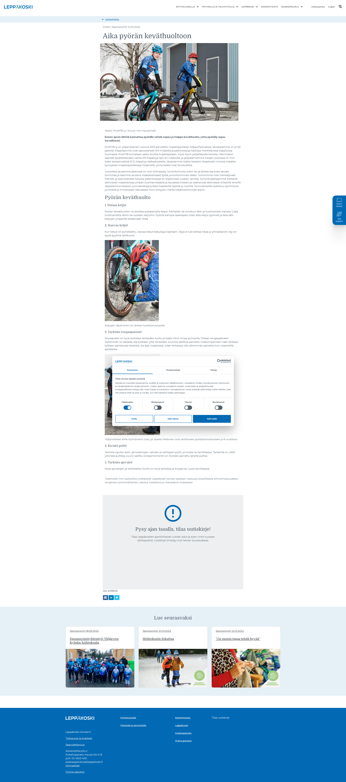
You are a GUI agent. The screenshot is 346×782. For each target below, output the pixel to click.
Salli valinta (173, 419)
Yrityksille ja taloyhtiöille (218, 7)
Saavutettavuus (75, 744)
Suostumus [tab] (132, 370)
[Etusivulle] (18, 7)
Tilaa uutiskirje (339, 220)
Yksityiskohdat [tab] (173, 370)
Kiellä (134, 419)
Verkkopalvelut (318, 7)
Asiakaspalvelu (290, 7)
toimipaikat (73, 765)
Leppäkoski (247, 7)
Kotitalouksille (185, 7)
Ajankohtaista (269, 7)
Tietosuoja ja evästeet (79, 738)
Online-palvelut (339, 205)
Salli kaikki (212, 419)
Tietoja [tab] (213, 370)
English (331, 7)
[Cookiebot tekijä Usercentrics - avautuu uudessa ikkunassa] (219, 361)
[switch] (158, 407)
